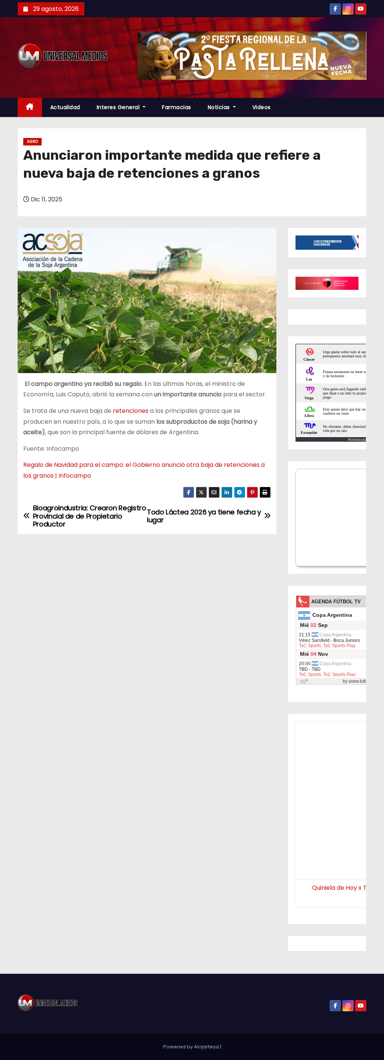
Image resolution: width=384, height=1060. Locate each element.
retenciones (130, 410)
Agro (32, 141)
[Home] (30, 107)
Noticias (220, 107)
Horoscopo (358, 439)
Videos (261, 107)
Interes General (119, 107)
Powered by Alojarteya (191, 1046)
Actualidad (65, 107)
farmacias (176, 107)
